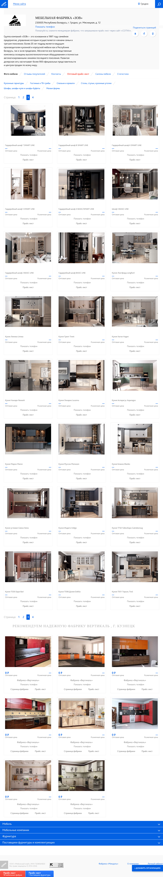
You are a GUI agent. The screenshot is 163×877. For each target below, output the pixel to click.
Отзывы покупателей (34, 73)
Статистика (123, 73)
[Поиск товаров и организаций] (159, 4)
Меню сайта (19, 4)
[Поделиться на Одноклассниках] (153, 33)
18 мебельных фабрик (12, 873)
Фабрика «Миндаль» (108, 864)
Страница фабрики (20, 689)
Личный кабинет (155, 864)
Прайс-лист (28, 160)
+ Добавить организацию (147, 868)
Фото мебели (11, 73)
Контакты (56, 73)
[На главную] (4, 4)
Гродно (144, 3)
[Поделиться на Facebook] (144, 33)
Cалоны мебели (103, 73)
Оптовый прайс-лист (78, 73)
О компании (133, 864)
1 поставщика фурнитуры (39, 873)
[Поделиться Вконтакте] (135, 33)
